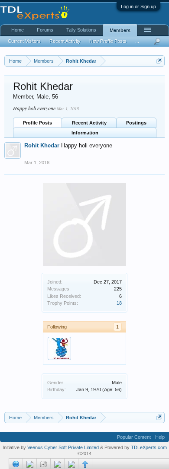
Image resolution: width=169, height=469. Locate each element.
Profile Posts (37, 122)
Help (160, 437)
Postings (136, 122)
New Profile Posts (108, 41)
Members (120, 30)
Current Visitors (24, 41)
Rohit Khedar (41, 145)
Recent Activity (89, 122)
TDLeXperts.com (149, 447)
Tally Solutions (81, 29)
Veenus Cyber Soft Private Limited (63, 447)
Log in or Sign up (138, 6)
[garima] (59, 348)
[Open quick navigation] (159, 61)
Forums (45, 29)
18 (119, 303)
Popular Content (134, 437)
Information (85, 132)
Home (17, 29)
